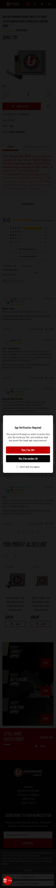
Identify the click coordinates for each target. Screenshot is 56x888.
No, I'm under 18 (28, 458)
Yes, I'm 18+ (28, 450)
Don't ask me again (30, 466)
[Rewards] (7, 880)
